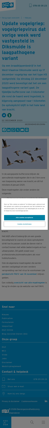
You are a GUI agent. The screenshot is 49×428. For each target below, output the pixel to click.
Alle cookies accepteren (24, 217)
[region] (24, 214)
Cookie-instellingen (24, 224)
